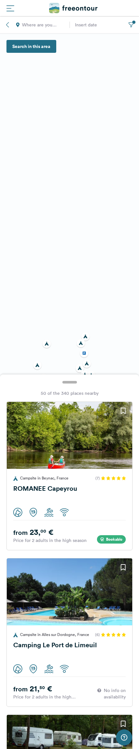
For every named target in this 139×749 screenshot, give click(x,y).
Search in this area (31, 46)
